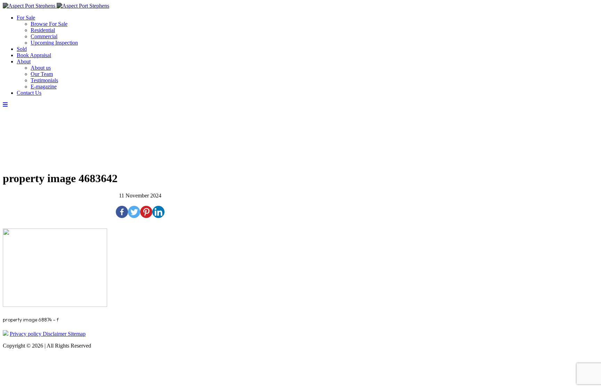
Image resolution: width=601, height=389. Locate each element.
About (24, 61)
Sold (22, 49)
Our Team (42, 74)
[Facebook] (122, 212)
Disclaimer (55, 334)
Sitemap (77, 334)
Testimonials (44, 80)
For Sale (26, 18)
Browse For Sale (49, 24)
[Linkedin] (158, 212)
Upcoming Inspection (54, 43)
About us (41, 68)
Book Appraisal (34, 55)
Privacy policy (26, 334)
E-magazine (44, 87)
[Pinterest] (146, 212)
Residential (43, 30)
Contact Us (29, 93)
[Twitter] (134, 212)
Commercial (44, 36)
